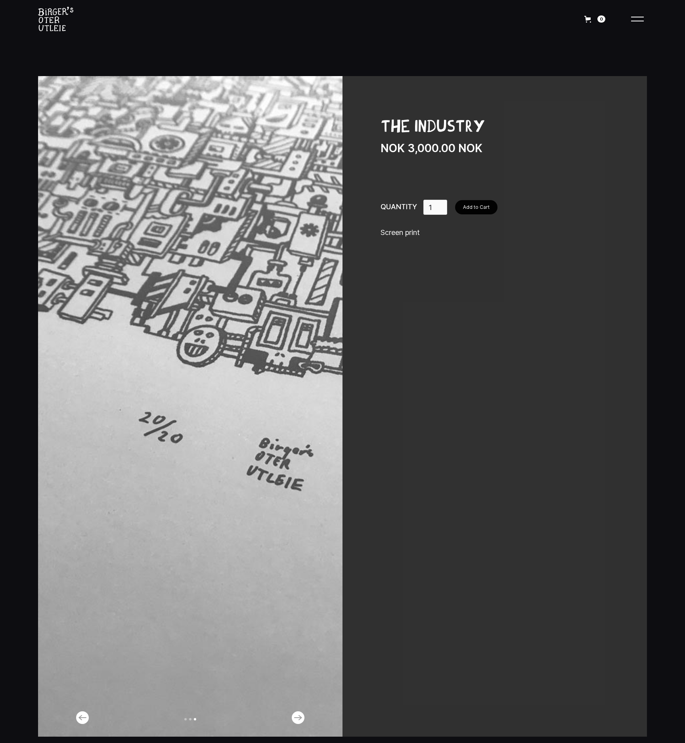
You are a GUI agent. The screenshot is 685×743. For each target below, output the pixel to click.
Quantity (399, 206)
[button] (95, 718)
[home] (63, 19)
